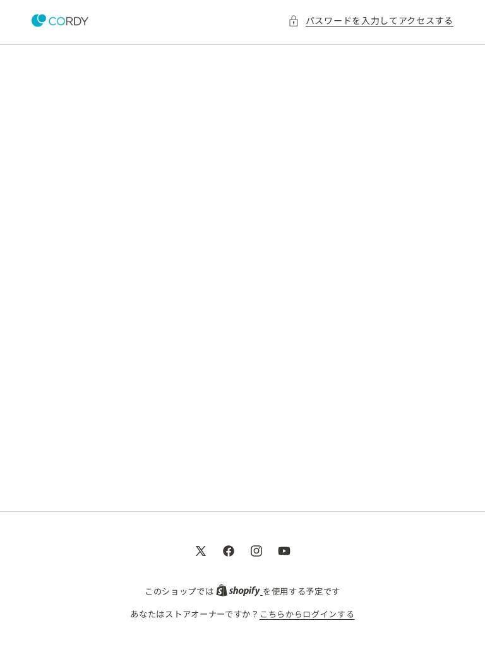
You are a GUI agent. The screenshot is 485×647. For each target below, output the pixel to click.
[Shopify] (239, 591)
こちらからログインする (307, 614)
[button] (370, 20)
